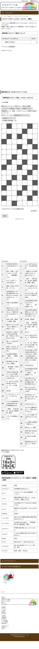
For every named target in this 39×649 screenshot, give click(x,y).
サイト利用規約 (5, 621)
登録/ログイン (34, 1)
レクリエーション (5, 625)
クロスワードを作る (6, 601)
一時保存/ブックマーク (9, 118)
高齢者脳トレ (4, 626)
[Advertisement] (19, 71)
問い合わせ (4, 613)
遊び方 (3, 628)
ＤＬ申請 (3, 610)
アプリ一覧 (4, 604)
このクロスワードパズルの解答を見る (12, 209)
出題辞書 (3, 615)
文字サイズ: (5, 115)
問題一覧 (3, 598)
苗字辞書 (3, 618)
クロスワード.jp (9, 5)
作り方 (3, 602)
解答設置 (3, 612)
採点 (5, 216)
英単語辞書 (4, 617)
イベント (3, 606)
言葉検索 (3, 607)
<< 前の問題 (4, 102)
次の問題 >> (34, 211)
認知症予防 (4, 623)
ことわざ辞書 (4, 620)
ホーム (3, 596)
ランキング (4, 609)
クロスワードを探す (6, 599)
